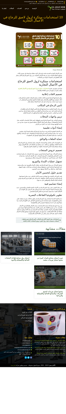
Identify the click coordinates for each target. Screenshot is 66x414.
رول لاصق (43, 221)
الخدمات (19, 8)
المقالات (11, 8)
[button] (49, 323)
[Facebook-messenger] (28, 357)
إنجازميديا (13, 365)
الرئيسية (34, 8)
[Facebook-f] (31, 357)
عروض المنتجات (35, 221)
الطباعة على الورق (27, 312)
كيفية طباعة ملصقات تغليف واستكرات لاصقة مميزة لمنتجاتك (51, 353)
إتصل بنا (4, 8)
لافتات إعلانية (26, 221)
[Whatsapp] (26, 357)
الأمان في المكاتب (41, 219)
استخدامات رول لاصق (53, 219)
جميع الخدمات (28, 320)
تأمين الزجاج (33, 219)
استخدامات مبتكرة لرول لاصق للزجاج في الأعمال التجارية (33, 88)
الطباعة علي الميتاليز (26, 318)
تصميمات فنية (50, 221)
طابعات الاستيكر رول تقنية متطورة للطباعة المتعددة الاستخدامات (50, 340)
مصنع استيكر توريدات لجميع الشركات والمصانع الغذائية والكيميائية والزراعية (50, 293)
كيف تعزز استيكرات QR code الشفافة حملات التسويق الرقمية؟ (50, 347)
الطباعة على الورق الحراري (25, 315)
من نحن (27, 8)
